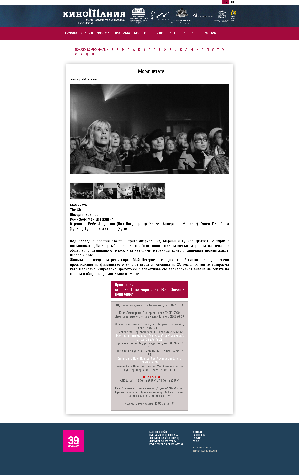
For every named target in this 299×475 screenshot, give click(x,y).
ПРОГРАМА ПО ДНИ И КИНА (164, 435)
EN (232, 2)
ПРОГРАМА (122, 33)
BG (225, 2)
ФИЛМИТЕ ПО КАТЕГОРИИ (163, 441)
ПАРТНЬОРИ (176, 33)
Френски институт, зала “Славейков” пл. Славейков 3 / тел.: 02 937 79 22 (149, 337)
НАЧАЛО (71, 33)
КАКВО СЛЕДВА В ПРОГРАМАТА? (166, 444)
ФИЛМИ (103, 33)
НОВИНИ (156, 33)
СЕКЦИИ (87, 33)
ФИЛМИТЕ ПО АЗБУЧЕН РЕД (164, 438)
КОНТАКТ (211, 33)
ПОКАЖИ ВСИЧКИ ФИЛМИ (91, 50)
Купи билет (124, 294)
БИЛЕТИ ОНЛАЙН (158, 432)
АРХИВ (196, 441)
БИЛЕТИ (140, 33)
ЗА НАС (195, 33)
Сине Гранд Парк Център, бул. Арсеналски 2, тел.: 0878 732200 (149, 360)
